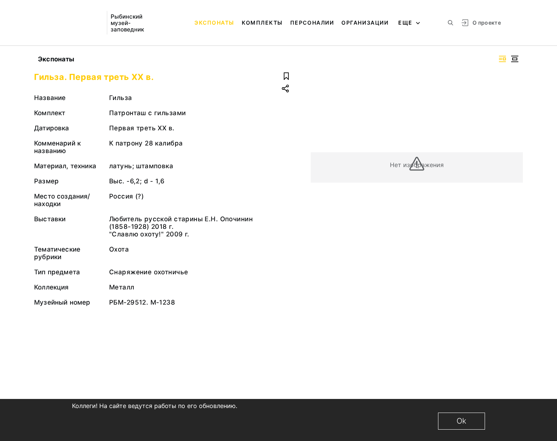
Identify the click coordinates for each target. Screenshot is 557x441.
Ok (461, 420)
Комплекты (262, 22)
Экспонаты (214, 22)
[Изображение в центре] (514, 59)
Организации (364, 22)
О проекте (487, 22)
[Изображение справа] (502, 59)
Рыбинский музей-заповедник (127, 23)
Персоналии (312, 22)
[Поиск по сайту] (450, 23)
